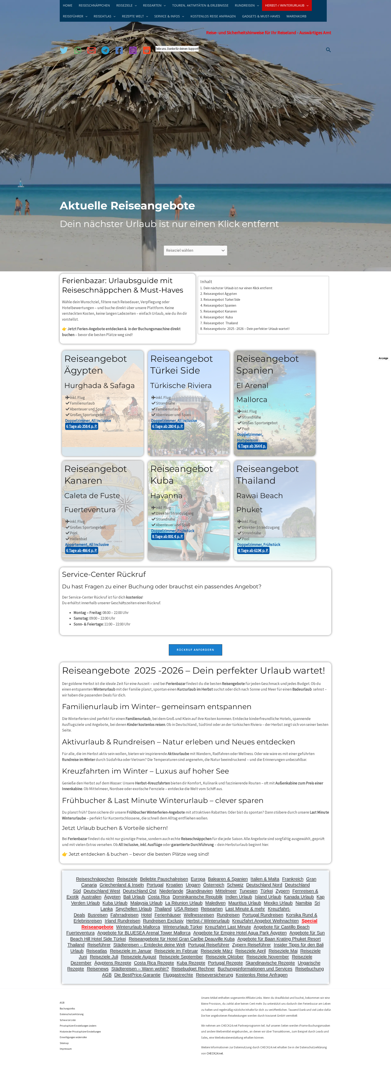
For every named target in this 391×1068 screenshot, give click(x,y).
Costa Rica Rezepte (154, 962)
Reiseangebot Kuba (218, 317)
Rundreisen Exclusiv (163, 920)
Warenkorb (296, 16)
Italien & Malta (264, 878)
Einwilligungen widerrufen (73, 1037)
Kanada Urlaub (299, 896)
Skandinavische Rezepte (270, 962)
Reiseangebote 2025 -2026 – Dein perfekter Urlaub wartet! (246, 329)
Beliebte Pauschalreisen (164, 878)
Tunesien (248, 890)
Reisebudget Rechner (193, 968)
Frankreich (292, 878)
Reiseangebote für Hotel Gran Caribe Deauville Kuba (182, 938)
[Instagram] (133, 50)
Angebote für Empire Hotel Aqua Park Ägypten (240, 932)
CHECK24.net (215, 1053)
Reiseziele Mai (283, 950)
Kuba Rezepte (191, 962)
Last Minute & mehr (245, 908)
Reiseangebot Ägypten (220, 293)
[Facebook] (119, 50)
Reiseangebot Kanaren (220, 311)
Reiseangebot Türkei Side (221, 299)
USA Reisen (186, 908)
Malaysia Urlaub (146, 902)
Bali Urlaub (134, 896)
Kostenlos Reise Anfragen (213, 16)
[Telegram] (105, 50)
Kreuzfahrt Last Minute (228, 926)
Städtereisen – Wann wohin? (140, 968)
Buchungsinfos (67, 1008)
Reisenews (98, 968)
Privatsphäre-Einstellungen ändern (78, 1025)
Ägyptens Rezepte (112, 962)
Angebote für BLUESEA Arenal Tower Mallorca (144, 932)
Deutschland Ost (139, 890)
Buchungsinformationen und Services (255, 968)
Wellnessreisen (199, 914)
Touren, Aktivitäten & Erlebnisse (200, 5)
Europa (198, 878)
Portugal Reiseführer (208, 944)
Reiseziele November (267, 956)
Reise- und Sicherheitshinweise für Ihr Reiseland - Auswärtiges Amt (268, 32)
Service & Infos (167, 16)
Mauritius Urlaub (244, 902)
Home (67, 5)
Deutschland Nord (264, 884)
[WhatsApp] (78, 50)
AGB (62, 1002)
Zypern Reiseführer (251, 944)
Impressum (66, 1048)
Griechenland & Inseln (122, 884)
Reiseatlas (96, 950)
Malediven (215, 902)
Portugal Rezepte (225, 962)
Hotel (146, 914)
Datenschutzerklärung (71, 1014)
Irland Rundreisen (122, 920)
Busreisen (98, 914)
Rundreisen (228, 914)
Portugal (155, 884)
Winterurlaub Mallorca (138, 926)
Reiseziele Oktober (225, 956)
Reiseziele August (138, 956)
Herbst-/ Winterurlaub (207, 920)
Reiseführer (99, 944)
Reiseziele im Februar (176, 950)
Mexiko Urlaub (278, 902)
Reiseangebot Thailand (220, 323)
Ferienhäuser (168, 914)
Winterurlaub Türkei (182, 926)
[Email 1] (91, 50)
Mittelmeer (226, 890)
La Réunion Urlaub (184, 902)
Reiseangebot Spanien (219, 305)
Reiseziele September (181, 956)
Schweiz (235, 884)
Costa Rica (159, 896)
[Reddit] (147, 50)
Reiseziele (127, 878)
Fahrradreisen (124, 914)
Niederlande (171, 890)
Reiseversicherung (214, 974)
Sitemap (64, 1043)
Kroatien (174, 884)
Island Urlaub (268, 896)
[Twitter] (64, 50)
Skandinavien (199, 890)
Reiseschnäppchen (94, 5)
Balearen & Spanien (228, 878)
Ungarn (193, 884)
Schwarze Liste (68, 1020)
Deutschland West (101, 890)
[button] (135, 5)
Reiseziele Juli (104, 956)
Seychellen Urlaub (134, 908)
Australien (91, 896)
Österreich (213, 884)
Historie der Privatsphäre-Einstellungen (80, 1031)
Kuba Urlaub (115, 902)
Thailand (163, 908)
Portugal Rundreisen (262, 914)
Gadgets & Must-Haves (261, 16)
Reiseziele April (250, 950)
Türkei (266, 890)
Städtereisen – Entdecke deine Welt (149, 944)
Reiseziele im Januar (131, 950)
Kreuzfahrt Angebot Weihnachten (265, 920)
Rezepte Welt (133, 16)
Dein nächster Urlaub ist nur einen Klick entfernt (237, 288)
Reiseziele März (217, 950)
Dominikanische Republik (198, 896)
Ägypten (112, 896)
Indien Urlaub (238, 896)
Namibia (304, 902)
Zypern (283, 890)
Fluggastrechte (178, 974)
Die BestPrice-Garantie (137, 974)
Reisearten (212, 908)
